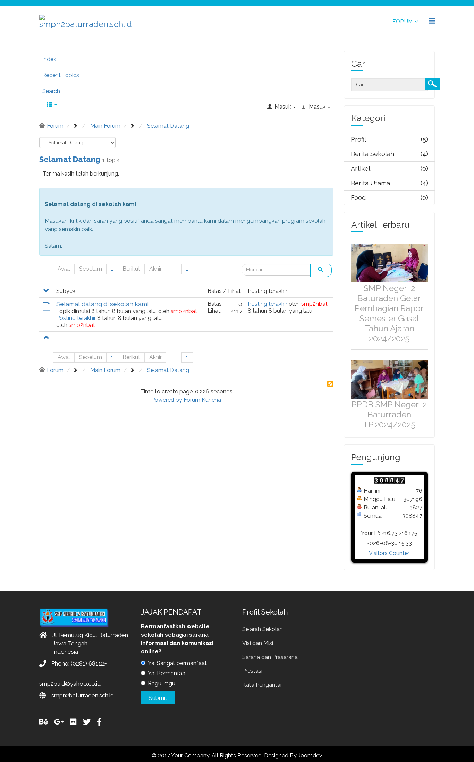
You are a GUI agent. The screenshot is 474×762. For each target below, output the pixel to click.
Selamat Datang (70, 159)
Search (51, 91)
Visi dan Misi (257, 643)
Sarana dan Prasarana (270, 657)
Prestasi (252, 671)
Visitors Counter (389, 553)
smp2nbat (184, 311)
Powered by (166, 400)
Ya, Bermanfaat (167, 673)
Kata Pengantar (262, 684)
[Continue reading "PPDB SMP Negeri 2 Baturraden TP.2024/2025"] (389, 379)
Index (49, 59)
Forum (403, 21)
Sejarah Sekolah (262, 629)
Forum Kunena (202, 400)
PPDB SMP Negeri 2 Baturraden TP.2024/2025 (389, 414)
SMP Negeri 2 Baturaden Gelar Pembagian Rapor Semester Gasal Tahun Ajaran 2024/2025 (389, 313)
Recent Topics (60, 75)
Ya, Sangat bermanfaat (177, 663)
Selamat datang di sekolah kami (102, 303)
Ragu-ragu (161, 683)
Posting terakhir (76, 318)
